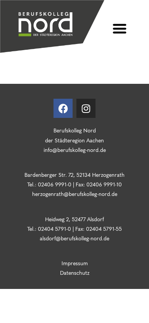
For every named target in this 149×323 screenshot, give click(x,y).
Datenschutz (74, 272)
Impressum (75, 263)
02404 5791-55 (103, 228)
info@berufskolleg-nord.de (75, 149)
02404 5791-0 (54, 228)
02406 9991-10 (104, 184)
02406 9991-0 (54, 184)
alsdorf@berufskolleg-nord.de (74, 238)
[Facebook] (63, 108)
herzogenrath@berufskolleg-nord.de (74, 193)
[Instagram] (86, 108)
